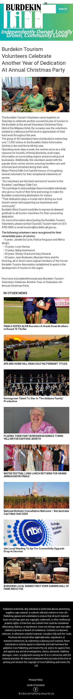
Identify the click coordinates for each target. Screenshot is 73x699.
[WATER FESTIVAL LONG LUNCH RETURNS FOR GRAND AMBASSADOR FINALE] (36, 457)
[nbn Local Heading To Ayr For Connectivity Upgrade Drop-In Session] (36, 533)
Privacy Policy (36, 679)
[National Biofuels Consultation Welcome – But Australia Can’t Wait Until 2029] (36, 495)
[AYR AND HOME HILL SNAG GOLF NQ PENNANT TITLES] (36, 348)
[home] (22, 17)
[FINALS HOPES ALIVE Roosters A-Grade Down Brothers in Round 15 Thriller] (36, 310)
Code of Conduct (35, 685)
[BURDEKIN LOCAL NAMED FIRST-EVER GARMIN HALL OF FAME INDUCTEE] (36, 570)
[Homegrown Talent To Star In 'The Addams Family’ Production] (36, 382)
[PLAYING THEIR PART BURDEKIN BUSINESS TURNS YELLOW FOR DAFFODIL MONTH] (36, 420)
